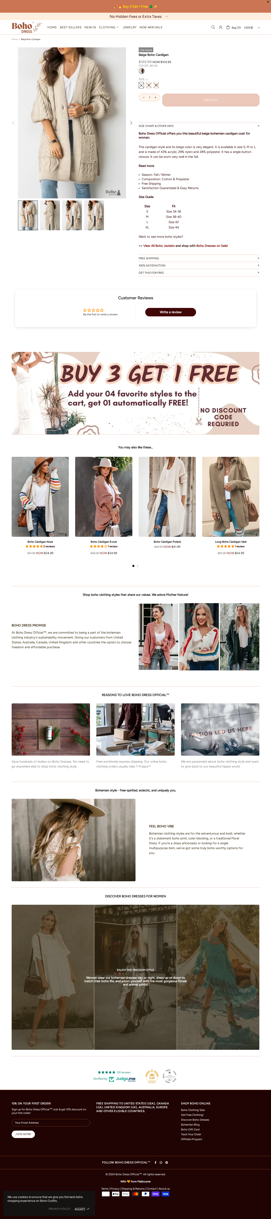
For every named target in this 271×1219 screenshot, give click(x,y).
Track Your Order (191, 1134)
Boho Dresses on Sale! (212, 246)
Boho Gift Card (190, 1129)
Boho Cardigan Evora (104, 541)
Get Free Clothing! (192, 1114)
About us (164, 1188)
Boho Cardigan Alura (40, 541)
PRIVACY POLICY (60, 1208)
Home (15, 39)
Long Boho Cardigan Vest (231, 541)
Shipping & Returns (133, 1188)
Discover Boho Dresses (195, 1119)
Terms (104, 1188)
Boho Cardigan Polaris (167, 541)
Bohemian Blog (190, 1124)
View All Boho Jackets (159, 246)
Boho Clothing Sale (193, 1110)
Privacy (114, 1188)
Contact (152, 1188)
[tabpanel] (40, 510)
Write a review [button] (171, 312)
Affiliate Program (191, 1139)
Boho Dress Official (27, 27)
